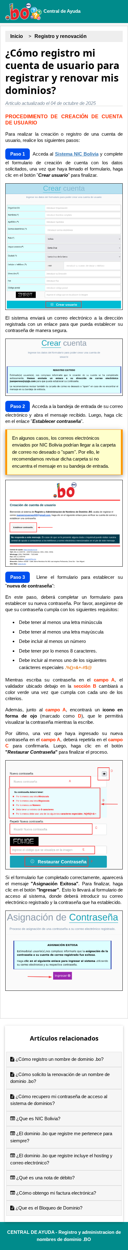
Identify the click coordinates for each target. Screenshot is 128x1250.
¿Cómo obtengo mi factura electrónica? (55, 1193)
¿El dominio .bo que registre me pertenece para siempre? (61, 1137)
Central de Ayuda (61, 11)
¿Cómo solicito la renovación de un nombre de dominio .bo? (60, 1078)
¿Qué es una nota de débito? (45, 1177)
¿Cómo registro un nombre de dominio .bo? (58, 1059)
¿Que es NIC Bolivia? (37, 1118)
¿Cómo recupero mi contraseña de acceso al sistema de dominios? (58, 1100)
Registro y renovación (60, 36)
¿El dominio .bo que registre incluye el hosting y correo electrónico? (61, 1159)
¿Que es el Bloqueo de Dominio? (48, 1207)
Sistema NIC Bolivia (76, 154)
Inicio (16, 36)
